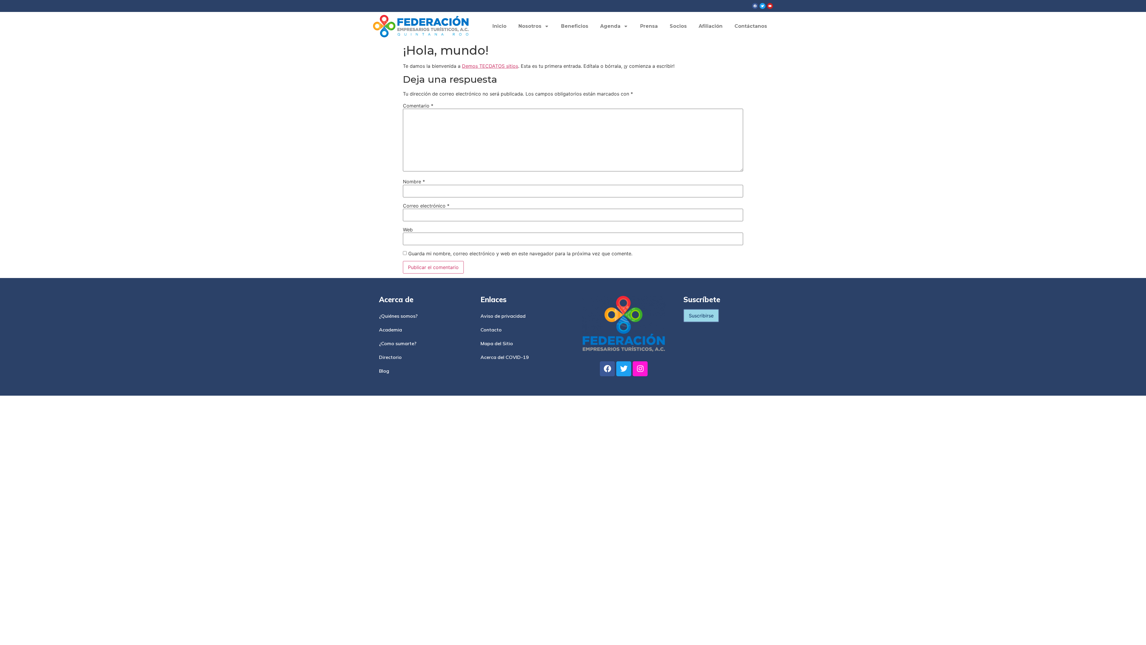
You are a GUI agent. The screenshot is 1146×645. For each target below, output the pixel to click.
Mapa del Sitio (496, 343)
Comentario (418, 105)
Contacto (491, 330)
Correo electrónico (426, 205)
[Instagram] (640, 368)
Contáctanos (750, 26)
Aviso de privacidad (503, 316)
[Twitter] (623, 368)
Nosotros (529, 26)
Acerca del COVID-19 (504, 357)
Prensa (649, 26)
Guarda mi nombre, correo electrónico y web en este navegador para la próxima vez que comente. (520, 253)
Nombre (414, 181)
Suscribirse (701, 316)
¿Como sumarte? (397, 343)
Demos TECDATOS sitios (490, 66)
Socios (678, 26)
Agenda (610, 26)
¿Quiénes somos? (398, 316)
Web (408, 229)
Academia (390, 330)
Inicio (499, 26)
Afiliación (711, 26)
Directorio (390, 357)
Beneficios (574, 26)
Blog (384, 371)
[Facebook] (607, 368)
